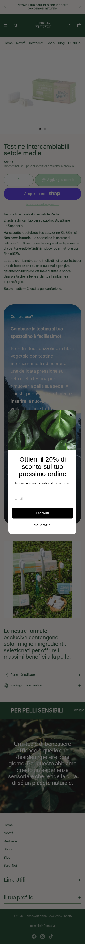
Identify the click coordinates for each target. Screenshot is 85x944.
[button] (71, 415)
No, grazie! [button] (43, 525)
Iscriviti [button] (42, 513)
